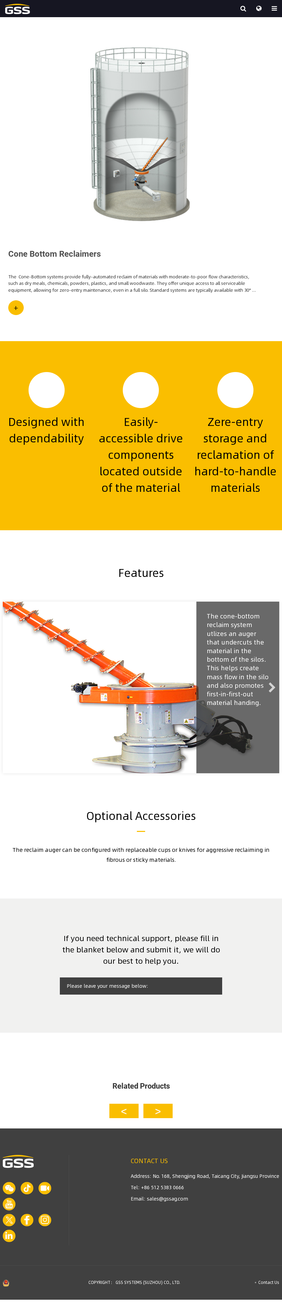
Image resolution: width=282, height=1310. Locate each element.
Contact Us (268, 1282)
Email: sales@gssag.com (159, 1198)
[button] (124, 1111)
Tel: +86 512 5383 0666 (157, 1187)
